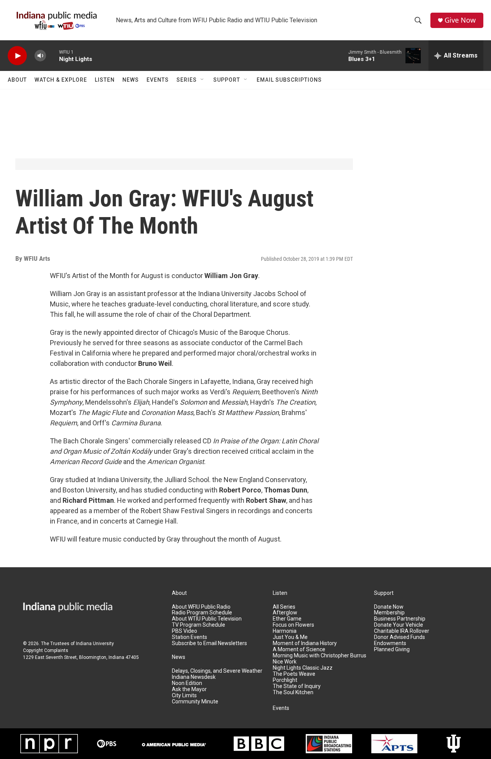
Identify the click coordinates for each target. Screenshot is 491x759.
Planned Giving (392, 649)
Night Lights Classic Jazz (303, 668)
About (17, 80)
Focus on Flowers (293, 625)
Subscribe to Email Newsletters (209, 643)
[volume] (40, 55)
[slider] (52, 55)
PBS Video (184, 631)
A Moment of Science (299, 649)
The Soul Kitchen (293, 692)
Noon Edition (187, 683)
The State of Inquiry (297, 686)
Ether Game (287, 619)
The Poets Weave (294, 674)
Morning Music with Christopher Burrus (319, 656)
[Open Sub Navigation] (202, 80)
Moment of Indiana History (305, 643)
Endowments (390, 643)
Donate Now (389, 607)
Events (158, 80)
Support (226, 80)
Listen (105, 80)
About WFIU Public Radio (201, 607)
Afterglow (285, 613)
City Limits (184, 695)
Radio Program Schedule (202, 613)
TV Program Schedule (198, 625)
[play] (17, 55)
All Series (284, 607)
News (130, 80)
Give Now (460, 20)
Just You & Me (290, 637)
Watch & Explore (61, 80)
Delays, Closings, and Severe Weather (217, 671)
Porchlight (285, 680)
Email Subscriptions (289, 80)
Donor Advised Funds (399, 637)
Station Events (189, 637)
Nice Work (285, 662)
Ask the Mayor (189, 689)
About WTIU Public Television (207, 619)
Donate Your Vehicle (398, 625)
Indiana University (95, 643)
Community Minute (195, 702)
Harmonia (285, 631)
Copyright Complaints (45, 650)
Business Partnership (399, 619)
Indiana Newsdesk (194, 677)
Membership (389, 613)
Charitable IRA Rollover (401, 631)
